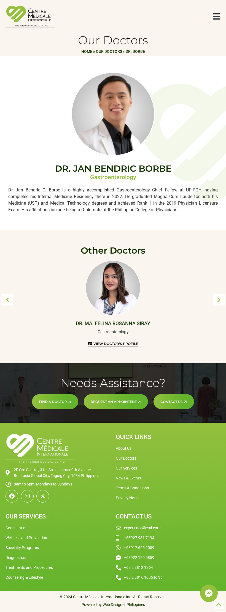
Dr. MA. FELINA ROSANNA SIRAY (113, 323)
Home (86, 51)
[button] (7, 300)
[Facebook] (12, 496)
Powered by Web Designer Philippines (113, 604)
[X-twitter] (42, 496)
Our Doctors (109, 51)
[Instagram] (27, 496)
